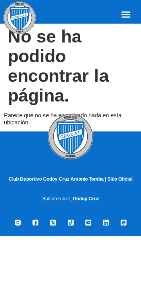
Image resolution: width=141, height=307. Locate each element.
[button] (126, 14)
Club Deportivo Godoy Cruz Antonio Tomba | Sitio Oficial (70, 179)
